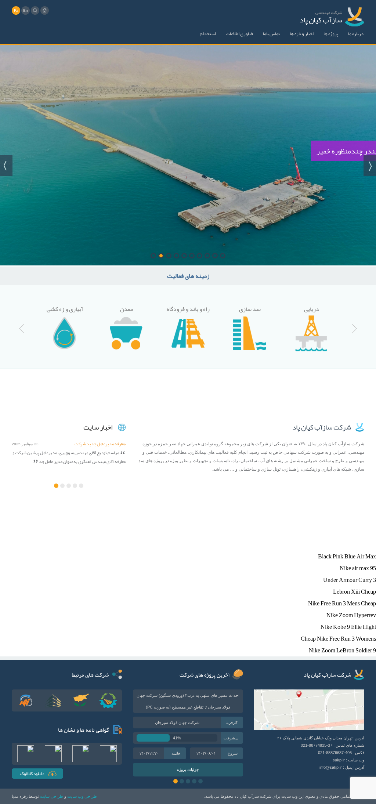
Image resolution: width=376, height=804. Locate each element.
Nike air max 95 (358, 568)
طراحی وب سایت (82, 796)
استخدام (208, 34)
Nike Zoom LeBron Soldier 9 (342, 650)
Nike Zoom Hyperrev (351, 615)
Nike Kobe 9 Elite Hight (348, 627)
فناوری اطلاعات (239, 34)
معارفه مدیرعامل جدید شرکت (100, 443)
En (25, 10)
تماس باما (271, 34)
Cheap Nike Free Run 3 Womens (338, 639)
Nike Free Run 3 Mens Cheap (342, 603)
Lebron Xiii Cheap (354, 592)
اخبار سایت (97, 427)
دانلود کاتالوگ (32, 773)
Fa (16, 10)
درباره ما (356, 34)
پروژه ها (330, 34)
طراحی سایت (51, 796)
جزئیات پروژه (188, 769)
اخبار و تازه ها (302, 34)
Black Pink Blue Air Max (347, 556)
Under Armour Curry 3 (349, 580)
